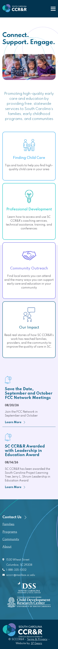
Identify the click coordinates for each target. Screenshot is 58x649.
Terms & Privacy (37, 639)
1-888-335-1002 (16, 570)
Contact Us (12, 517)
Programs (9, 532)
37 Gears (36, 643)
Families (8, 524)
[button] (53, 9)
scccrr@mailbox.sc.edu (20, 575)
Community (10, 539)
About (6, 546)
